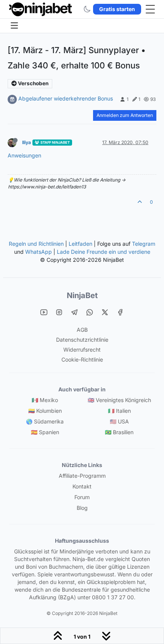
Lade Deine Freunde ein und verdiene (103, 251)
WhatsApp (38, 251)
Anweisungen (24, 155)
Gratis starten (117, 9)
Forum (82, 497)
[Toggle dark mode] (87, 9)
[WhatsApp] (89, 312)
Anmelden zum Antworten (124, 115)
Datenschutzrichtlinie (82, 339)
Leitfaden (80, 243)
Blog (82, 507)
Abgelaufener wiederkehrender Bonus (65, 98)
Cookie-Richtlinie (82, 359)
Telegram (143, 243)
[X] (105, 312)
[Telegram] (74, 312)
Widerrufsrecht (82, 349)
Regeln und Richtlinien (36, 243)
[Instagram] (59, 312)
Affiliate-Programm (82, 475)
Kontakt (82, 486)
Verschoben (32, 83)
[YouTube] (43, 312)
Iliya (26, 142)
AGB (82, 329)
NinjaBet (82, 295)
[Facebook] (120, 312)
